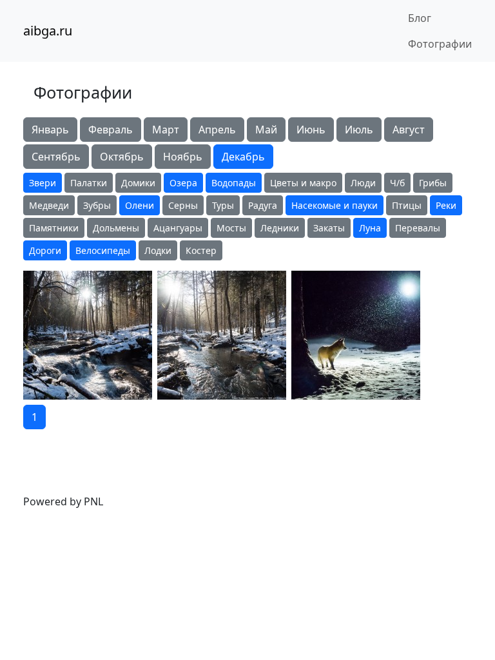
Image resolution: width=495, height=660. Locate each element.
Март (165, 129)
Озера (183, 183)
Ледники (279, 228)
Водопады (233, 183)
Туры (223, 205)
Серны (183, 205)
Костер (201, 250)
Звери (42, 183)
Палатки (88, 183)
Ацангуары (177, 228)
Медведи (49, 205)
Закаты (329, 228)
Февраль (110, 129)
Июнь (310, 129)
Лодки (157, 250)
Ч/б (397, 183)
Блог (419, 18)
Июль (359, 129)
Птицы (407, 205)
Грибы (433, 183)
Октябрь (122, 157)
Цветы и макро (303, 183)
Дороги (45, 250)
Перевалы (417, 228)
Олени (139, 205)
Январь (50, 129)
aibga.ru (47, 30)
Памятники (54, 228)
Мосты (231, 228)
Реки (446, 205)
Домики (138, 183)
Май (266, 129)
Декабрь (243, 157)
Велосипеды (102, 250)
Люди (363, 183)
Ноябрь (182, 157)
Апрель (217, 129)
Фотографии (440, 44)
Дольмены (116, 228)
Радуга (262, 205)
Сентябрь (56, 157)
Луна (370, 228)
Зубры (97, 205)
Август (409, 129)
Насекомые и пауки (334, 205)
